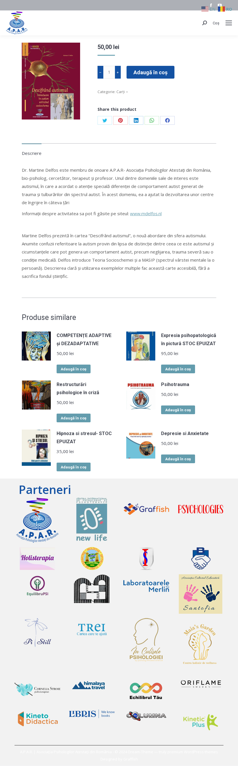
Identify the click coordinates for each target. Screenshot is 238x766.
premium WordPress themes (192, 751)
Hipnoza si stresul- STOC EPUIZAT (84, 437)
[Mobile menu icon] (228, 22)
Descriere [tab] (32, 153)
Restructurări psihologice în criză (78, 388)
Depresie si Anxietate (185, 433)
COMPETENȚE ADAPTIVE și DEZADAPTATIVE (84, 339)
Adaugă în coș (150, 72)
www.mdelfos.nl (146, 213)
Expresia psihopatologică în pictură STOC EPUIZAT (188, 339)
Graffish (130, 759)
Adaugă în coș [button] (73, 369)
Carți (120, 91)
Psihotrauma (175, 384)
